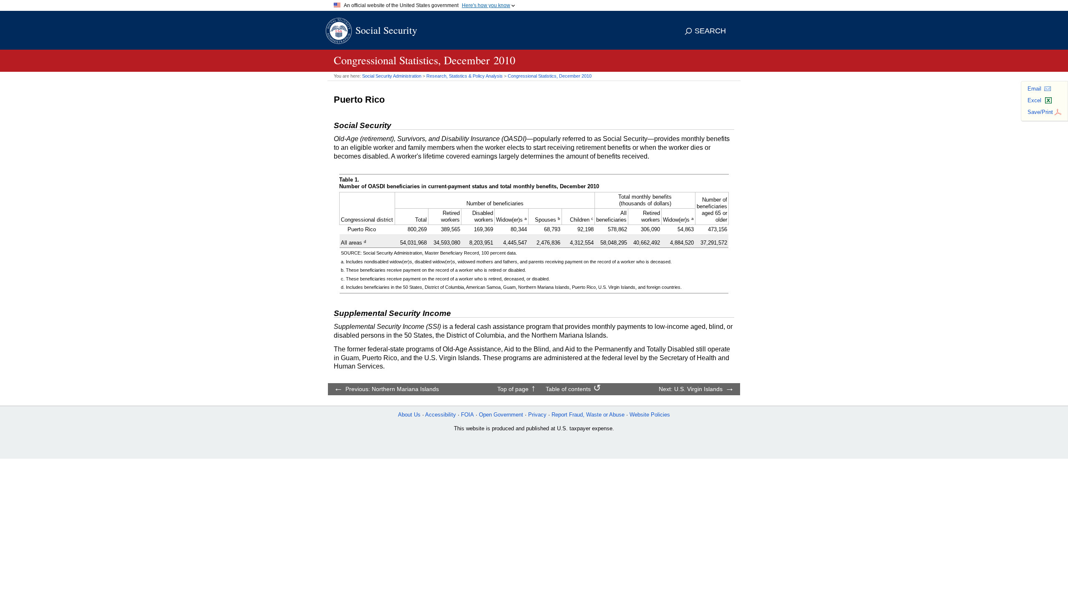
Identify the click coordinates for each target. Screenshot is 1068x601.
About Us (409, 415)
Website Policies (650, 415)
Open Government (501, 415)
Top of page (513, 389)
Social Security (386, 30)
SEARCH (710, 31)
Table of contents (568, 389)
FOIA (467, 415)
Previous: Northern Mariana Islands (392, 389)
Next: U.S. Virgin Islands (691, 389)
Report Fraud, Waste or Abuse (588, 415)
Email (1034, 89)
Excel (1034, 100)
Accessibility (440, 415)
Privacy (537, 415)
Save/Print (1040, 112)
